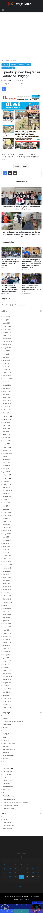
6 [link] (21, 864)
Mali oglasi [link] (6, 746)
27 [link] (21, 877)
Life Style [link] (13, 64)
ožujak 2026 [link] (7, 332)
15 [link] (33, 868)
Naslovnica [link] (6, 60)
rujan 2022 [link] (6, 462)
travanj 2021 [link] (7, 515)
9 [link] (38, 864)
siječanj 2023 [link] (7, 450)
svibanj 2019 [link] (7, 586)
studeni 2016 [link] (7, 679)
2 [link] (38, 860)
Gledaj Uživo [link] (7, 734)
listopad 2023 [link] (7, 422)
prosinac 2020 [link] (7, 527)
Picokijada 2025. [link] (8, 768)
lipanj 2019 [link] (6, 583)
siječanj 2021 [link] (7, 524)
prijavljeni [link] (11, 305)
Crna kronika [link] (7, 724)
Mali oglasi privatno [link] (9, 749)
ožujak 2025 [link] (6, 369)
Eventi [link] (5, 731)
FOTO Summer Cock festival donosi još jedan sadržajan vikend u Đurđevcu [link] (11, 262)
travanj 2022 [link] (7, 478)
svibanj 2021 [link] (7, 512)
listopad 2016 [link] (7, 683)
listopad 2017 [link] (7, 645)
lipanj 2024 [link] (6, 397)
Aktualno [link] (13, 60)
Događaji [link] (5, 728)
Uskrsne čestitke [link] (8, 786)
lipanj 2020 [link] (6, 546)
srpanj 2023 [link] (6, 431)
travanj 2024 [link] (7, 403)
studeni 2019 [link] (7, 568)
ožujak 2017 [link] (6, 667)
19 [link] (15, 873)
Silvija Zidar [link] (6, 80)
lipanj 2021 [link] (6, 509)
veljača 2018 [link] (7, 633)
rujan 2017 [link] (6, 648)
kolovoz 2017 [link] (7, 652)
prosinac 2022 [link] (7, 453)
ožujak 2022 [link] (6, 481)
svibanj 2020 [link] (7, 549)
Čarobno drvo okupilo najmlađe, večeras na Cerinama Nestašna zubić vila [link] (31, 288)
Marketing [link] (6, 752)
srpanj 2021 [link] (6, 506)
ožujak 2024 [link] (7, 407)
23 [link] (38, 873)
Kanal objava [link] (7, 822)
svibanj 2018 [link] (7, 624)
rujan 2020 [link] (6, 537)
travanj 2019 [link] (7, 589)
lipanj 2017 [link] (6, 658)
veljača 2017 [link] (7, 670)
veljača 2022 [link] (7, 484)
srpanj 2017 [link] (6, 655)
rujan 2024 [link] (6, 388)
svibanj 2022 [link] (7, 475)
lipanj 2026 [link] (6, 323)
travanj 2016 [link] (7, 701)
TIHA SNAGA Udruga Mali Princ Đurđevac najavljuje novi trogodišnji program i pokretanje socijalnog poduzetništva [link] (32, 263)
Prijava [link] (5, 819)
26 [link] (16, 877)
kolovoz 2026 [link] (7, 317)
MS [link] (29, 899)
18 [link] (10, 873)
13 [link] (21, 868)
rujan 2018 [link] (6, 611)
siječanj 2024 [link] (7, 413)
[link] (3, 9)
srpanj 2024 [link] (6, 394)
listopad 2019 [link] (7, 571)
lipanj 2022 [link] (6, 472)
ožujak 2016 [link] (6, 704)
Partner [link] (5, 762)
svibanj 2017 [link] (7, 661)
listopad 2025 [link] (7, 348)
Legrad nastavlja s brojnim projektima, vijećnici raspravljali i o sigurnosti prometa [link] (10, 288)
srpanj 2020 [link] (6, 543)
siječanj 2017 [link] (7, 673)
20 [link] (21, 873)
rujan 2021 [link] (6, 500)
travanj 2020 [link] (7, 552)
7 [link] (27, 864)
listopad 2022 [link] (7, 459)
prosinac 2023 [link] (7, 416)
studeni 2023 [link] (7, 419)
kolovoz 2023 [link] (7, 428)
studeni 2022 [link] (7, 456)
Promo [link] (5, 777)
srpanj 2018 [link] (6, 617)
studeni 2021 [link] (7, 493)
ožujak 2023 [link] (7, 444)
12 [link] (15, 868)
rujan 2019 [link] (6, 574)
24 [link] (4, 877)
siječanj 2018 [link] (7, 636)
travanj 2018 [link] (7, 627)
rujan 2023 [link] (6, 425)
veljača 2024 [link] (7, 410)
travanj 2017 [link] (7, 664)
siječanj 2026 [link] (7, 338)
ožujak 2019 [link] (6, 593)
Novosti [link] (21, 64)
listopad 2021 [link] (7, 496)
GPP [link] (17, 166)
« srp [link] (20, 886)
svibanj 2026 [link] (7, 326)
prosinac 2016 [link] (7, 676)
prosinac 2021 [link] (7, 490)
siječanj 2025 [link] (7, 376)
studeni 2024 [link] (7, 382)
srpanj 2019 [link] (6, 580)
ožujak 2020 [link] (7, 555)
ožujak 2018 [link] (6, 630)
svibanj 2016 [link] (7, 698)
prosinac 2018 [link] (7, 602)
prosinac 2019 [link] (7, 565)
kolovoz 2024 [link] (7, 391)
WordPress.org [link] (7, 828)
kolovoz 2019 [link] (7, 577)
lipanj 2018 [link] (6, 621)
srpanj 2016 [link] (6, 692)
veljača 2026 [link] (7, 335)
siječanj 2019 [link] (7, 599)
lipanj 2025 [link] (6, 360)
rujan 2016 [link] (6, 686)
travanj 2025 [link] (7, 366)
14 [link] (27, 868)
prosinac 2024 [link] (7, 379)
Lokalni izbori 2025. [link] (9, 743)
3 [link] (4, 864)
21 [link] (27, 873)
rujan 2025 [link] (6, 351)
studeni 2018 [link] (7, 605)
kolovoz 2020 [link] (7, 540)
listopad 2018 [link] (7, 608)
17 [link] (4, 873)
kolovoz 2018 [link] (7, 614)
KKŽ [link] (26, 166)
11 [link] (10, 868)
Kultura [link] (5, 737)
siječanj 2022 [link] (7, 487)
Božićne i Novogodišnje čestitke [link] (13, 721)
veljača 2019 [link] (7, 596)
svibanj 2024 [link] (7, 400)
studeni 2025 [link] (7, 345)
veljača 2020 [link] (7, 558)
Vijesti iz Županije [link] (8, 68)
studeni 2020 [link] (7, 531)
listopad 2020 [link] (7, 534)
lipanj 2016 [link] (6, 695)
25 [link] (10, 877)
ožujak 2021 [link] (6, 518)
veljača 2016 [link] (7, 707)
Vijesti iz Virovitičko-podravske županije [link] (15, 802)
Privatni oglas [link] (7, 774)
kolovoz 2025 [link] (7, 354)
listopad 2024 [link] (7, 385)
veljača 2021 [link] (7, 521)
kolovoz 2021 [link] (7, 503)
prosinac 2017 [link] (7, 639)
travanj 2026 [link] (7, 329)
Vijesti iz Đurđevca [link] (9, 796)
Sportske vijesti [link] (7, 780)
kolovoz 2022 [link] (7, 465)
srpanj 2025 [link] (6, 357)
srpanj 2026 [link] (6, 320)
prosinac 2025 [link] (7, 341)
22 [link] (33, 873)
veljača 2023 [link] (7, 447)
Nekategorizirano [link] (8, 755)
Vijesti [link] (28, 64)
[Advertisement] (21, 35)
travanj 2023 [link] (7, 441)
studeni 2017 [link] (7, 642)
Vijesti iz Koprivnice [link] (9, 799)
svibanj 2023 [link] (7, 438)
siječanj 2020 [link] (7, 562)
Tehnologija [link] (6, 783)
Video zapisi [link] (6, 790)
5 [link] (15, 864)
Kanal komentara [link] (8, 825)
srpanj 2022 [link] (6, 469)
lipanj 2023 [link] (6, 434)
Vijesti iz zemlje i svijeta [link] (10, 805)
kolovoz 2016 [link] (7, 689)
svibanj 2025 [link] (7, 363)
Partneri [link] (5, 765)
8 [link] (32, 864)
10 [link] (4, 868)
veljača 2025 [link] (7, 372)
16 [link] (38, 868)
